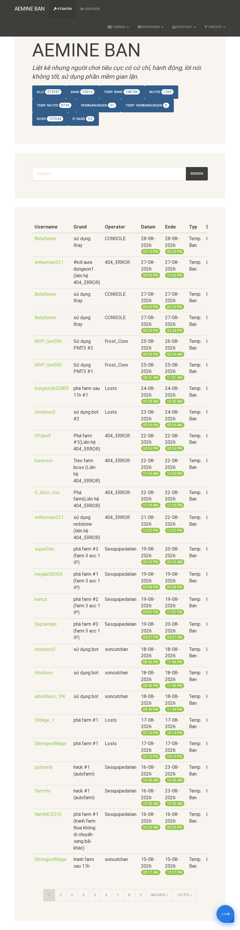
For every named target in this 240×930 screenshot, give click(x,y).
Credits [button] (215, 27)
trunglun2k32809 (52, 388)
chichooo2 (45, 412)
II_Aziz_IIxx (47, 492)
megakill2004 (48, 574)
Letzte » (185, 895)
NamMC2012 (48, 814)
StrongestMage (50, 743)
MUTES (160, 92)
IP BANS (82, 119)
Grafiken (92, 9)
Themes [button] (119, 27)
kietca (41, 599)
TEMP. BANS (121, 92)
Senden (197, 174)
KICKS (49, 119)
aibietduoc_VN (50, 696)
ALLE (48, 92)
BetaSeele (45, 238)
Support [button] (184, 27)
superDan (44, 549)
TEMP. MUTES (53, 105)
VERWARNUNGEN (97, 105)
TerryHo (43, 791)
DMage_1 (45, 720)
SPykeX (43, 436)
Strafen (64, 9)
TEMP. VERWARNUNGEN (146, 105)
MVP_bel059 (48, 341)
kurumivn (44, 460)
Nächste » (159, 895)
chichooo (44, 672)
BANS (81, 92)
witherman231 (49, 262)
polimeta (43, 767)
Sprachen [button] (151, 27)
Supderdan (45, 624)
